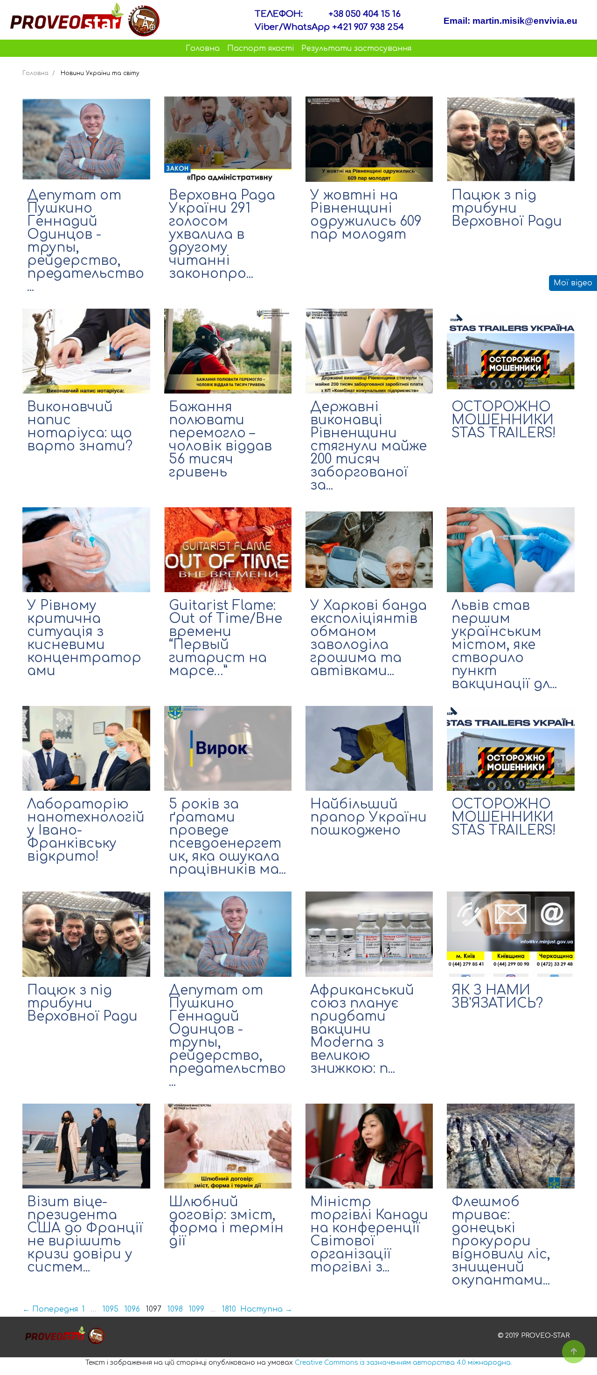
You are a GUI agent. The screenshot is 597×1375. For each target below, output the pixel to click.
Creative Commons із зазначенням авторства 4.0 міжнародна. (403, 1362)
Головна (203, 48)
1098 (175, 1309)
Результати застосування (356, 48)
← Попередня (50, 1309)
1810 (229, 1309)
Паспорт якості (260, 48)
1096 (132, 1309)
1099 (196, 1309)
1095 (110, 1309)
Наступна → (266, 1309)
